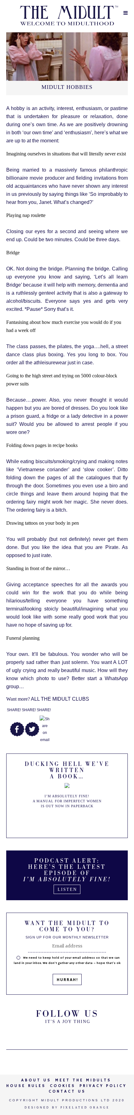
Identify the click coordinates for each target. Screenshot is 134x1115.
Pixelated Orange (85, 1107)
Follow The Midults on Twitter (51, 1034)
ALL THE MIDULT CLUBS (47, 699)
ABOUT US (36, 1080)
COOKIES (62, 1086)
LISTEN (67, 889)
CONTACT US (67, 1091)
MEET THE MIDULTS (83, 1080)
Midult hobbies (67, 87)
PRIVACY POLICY (103, 1086)
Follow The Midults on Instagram (82, 1034)
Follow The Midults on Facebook (67, 1034)
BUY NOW (67, 821)
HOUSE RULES (26, 1086)
